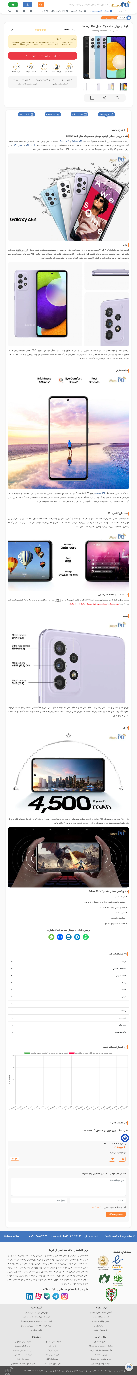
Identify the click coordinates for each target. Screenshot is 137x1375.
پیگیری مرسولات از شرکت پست (100, 1350)
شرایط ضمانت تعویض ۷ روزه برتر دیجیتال (36, 1321)
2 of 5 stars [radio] (98, 1207)
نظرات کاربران (24, 114)
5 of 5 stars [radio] (91, 1207)
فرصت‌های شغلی (100, 1330)
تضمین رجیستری (100, 1341)
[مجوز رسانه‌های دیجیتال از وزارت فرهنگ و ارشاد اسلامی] (103, 1263)
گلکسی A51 (30, 145)
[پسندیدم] (122, 1159)
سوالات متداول (12, 1236)
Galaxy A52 (100, 493)
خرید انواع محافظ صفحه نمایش (23, 1363)
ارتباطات (123, 1010)
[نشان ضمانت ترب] (125, 1262)
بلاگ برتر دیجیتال (58, 10)
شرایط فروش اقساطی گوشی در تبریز (36, 1317)
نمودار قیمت (51, 114)
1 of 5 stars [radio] (100, 1207)
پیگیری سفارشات (100, 1354)
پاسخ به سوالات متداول (100, 1317)
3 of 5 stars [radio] (95, 1207)
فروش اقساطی (77, 10)
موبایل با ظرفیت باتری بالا (44, 80)
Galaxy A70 (65, 141)
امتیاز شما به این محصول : (114, 1207)
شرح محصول (105, 114)
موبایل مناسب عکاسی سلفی (27, 84)
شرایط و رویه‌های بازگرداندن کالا (101, 1346)
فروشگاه (122, 18)
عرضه (124, 961)
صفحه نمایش (121, 975)
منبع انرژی (122, 1025)
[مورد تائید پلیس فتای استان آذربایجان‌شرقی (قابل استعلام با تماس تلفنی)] (111, 1295)
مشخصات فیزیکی (119, 968)
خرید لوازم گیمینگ (52, 1354)
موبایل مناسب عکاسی (59, 84)
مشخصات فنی (77, 114)
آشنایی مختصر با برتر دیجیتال (101, 1312)
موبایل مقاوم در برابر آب (21, 80)
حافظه (123, 989)
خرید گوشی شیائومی (23, 1341)
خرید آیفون (52, 1346)
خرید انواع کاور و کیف (52, 1363)
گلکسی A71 (18, 145)
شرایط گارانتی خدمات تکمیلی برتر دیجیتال (36, 1325)
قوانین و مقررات (36, 1330)
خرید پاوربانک (52, 1350)
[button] (83, 56)
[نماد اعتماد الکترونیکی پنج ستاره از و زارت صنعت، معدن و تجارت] (117, 1263)
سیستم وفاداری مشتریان (100, 10)
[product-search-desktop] (41, 4)
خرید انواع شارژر (23, 1359)
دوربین (123, 996)
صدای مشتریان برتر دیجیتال (100, 1359)
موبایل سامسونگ (109, 18)
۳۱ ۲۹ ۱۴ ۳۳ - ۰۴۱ (73, 1236)
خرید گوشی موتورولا (23, 1346)
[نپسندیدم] (113, 1159)
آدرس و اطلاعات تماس (100, 1321)
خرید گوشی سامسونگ (52, 1341)
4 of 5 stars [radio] (93, 1207)
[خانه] (128, 17)
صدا (124, 1003)
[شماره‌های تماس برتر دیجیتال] (9, 11)
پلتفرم (124, 982)
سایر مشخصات (120, 1032)
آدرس (43, 10)
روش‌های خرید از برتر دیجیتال (36, 1312)
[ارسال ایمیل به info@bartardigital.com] (13, 4)
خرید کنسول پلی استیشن (22, 1350)
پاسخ (14, 1158)
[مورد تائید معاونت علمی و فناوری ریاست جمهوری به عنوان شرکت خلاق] (118, 1279)
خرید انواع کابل (52, 1359)
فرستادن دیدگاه (116, 1214)
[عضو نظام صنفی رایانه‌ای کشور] (104, 1279)
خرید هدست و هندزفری (23, 1354)
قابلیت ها (122, 1017)
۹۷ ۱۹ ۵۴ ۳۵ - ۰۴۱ (39, 1236)
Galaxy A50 (77, 141)
